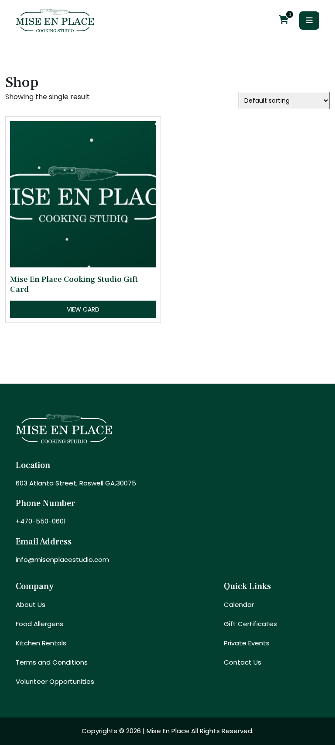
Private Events (247, 643)
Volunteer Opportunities (55, 681)
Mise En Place (168, 730)
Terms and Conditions (52, 662)
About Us (30, 604)
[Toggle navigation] (309, 20)
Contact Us (242, 662)
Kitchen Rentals (41, 643)
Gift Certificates (250, 623)
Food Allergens (39, 623)
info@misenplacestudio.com (62, 559)
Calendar (239, 604)
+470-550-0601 (41, 521)
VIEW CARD (83, 309)
